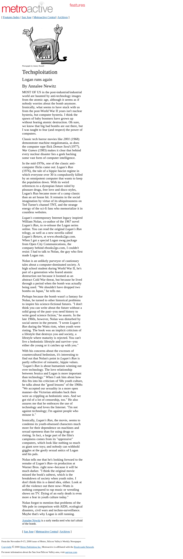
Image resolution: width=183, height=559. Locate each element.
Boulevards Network (84, 547)
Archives (63, 17)
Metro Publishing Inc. (30, 547)
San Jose (26, 17)
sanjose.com (71, 552)
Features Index (11, 17)
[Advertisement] (105, 80)
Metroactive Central (44, 17)
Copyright (6, 547)
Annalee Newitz (31, 520)
